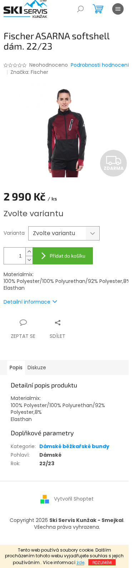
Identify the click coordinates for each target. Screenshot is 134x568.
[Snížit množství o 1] (29, 260)
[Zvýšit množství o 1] (29, 252)
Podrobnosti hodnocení (100, 65)
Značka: (29, 72)
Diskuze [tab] (37, 367)
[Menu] (118, 9)
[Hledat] (80, 9)
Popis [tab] (16, 367)
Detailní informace (27, 301)
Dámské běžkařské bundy (74, 446)
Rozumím (102, 562)
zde (80, 562)
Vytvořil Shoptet (74, 498)
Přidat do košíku (67, 256)
